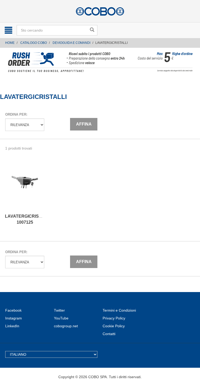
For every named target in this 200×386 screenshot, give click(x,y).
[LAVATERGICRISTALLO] (25, 187)
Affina (84, 124)
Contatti (109, 334)
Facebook (13, 310)
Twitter (59, 310)
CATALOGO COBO (33, 43)
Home (10, 43)
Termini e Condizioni (119, 310)
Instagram (13, 318)
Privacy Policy (114, 318)
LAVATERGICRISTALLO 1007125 (29, 219)
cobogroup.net (66, 326)
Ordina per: (16, 114)
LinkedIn (12, 326)
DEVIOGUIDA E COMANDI (71, 43)
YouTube (61, 318)
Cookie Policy (114, 326)
